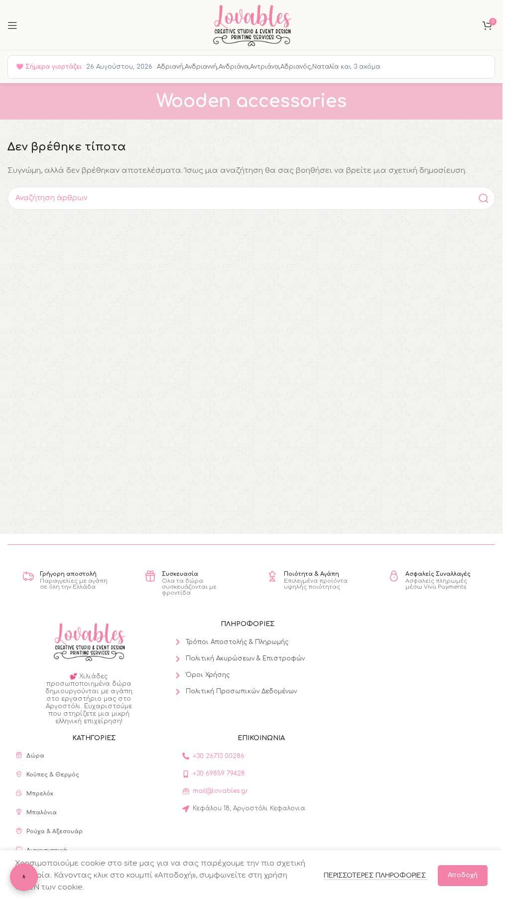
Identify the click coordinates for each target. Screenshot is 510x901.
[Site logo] (251, 25)
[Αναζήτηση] (483, 198)
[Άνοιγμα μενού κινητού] (12, 25)
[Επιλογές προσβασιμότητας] (24, 877)
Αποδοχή (463, 875)
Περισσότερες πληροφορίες (376, 875)
